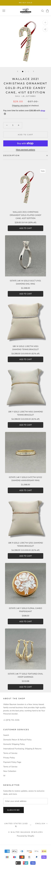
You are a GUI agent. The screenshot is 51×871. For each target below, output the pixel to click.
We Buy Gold (25, 3)
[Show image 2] (25, 71)
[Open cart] (47, 10)
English (40, 823)
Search (6, 735)
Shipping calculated (20, 105)
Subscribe (13, 810)
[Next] (33, 71)
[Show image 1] (22, 71)
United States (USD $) (16, 824)
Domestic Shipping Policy (14, 744)
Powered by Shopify (25, 836)
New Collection (9, 771)
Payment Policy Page (12, 762)
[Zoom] (45, 22)
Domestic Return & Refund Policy (17, 739)
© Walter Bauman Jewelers (25, 832)
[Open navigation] (3, 11)
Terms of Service (10, 753)
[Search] (42, 11)
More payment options (25, 149)
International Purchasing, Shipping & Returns (22, 748)
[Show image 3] (28, 71)
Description (11, 155)
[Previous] (17, 71)
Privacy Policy (9, 757)
